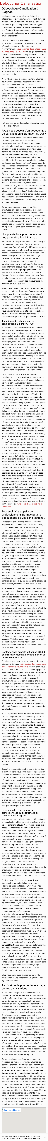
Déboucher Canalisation (21, 3)
